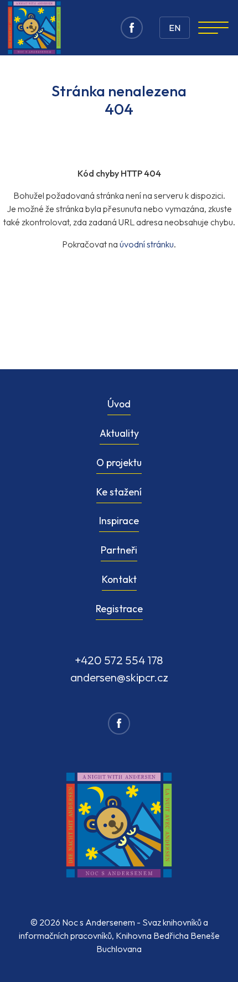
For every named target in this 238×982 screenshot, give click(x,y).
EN (174, 27)
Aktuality (119, 433)
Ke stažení (119, 491)
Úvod (119, 403)
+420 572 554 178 (119, 660)
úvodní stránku (147, 244)
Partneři (119, 550)
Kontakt (119, 579)
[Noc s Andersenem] (34, 27)
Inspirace (119, 520)
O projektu (119, 462)
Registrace (119, 608)
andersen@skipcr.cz (119, 677)
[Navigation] (213, 28)
